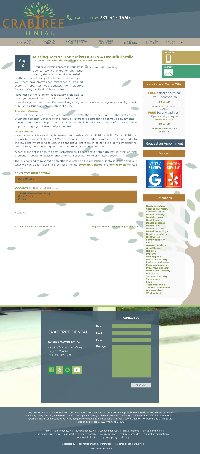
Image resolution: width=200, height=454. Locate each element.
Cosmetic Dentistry (157, 208)
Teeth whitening (155, 284)
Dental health (54, 60)
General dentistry (156, 245)
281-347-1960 (115, 17)
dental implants (120, 164)
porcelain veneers (90, 164)
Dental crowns (154, 217)
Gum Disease (153, 248)
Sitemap (125, 437)
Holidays (151, 251)
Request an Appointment (164, 143)
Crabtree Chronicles (130, 433)
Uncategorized (154, 290)
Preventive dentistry (157, 267)
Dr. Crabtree (153, 237)
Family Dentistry (62, 430)
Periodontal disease (157, 262)
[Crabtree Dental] (33, 19)
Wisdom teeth (154, 293)
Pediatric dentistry (156, 259)
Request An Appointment (157, 433)
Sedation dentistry (156, 276)
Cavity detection (155, 206)
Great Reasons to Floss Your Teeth (35, 226)
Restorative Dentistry (158, 270)
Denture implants (156, 234)
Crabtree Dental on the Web (129, 443)
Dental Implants (131, 430)
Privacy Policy (110, 437)
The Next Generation (158, 287)
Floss (149, 242)
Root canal (152, 273)
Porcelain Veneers (92, 60)
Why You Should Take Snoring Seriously (114, 226)
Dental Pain (153, 225)
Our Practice (70, 433)
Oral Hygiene (153, 256)
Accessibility (68, 443)
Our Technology (88, 433)
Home (48, 430)
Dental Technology (157, 231)
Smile (149, 281)
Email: (99, 333)
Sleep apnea (153, 279)
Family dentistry (155, 239)
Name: (99, 325)
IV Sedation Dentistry (108, 430)
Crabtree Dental (155, 211)
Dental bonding (155, 214)
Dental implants (72, 60)
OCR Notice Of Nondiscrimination (95, 443)
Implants (151, 253)
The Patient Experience (48, 433)
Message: (101, 346)
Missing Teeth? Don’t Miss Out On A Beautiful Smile (83, 57)
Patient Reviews (108, 433)
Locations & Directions (88, 437)
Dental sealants (155, 228)
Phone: (100, 340)
